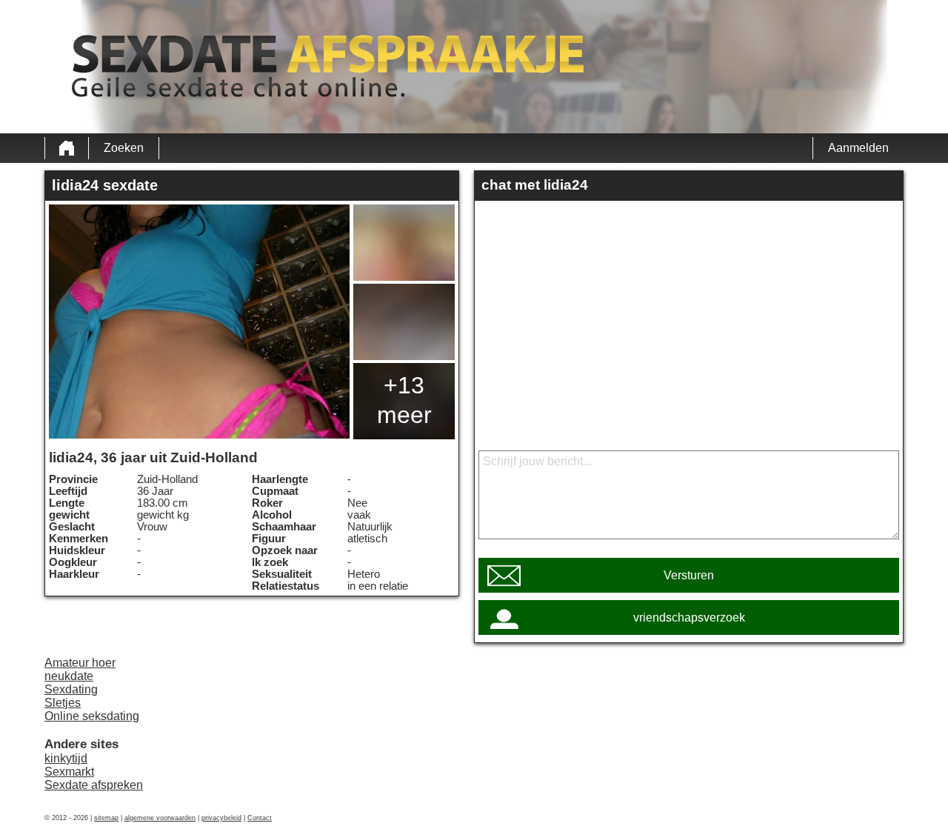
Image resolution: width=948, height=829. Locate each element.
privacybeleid (221, 818)
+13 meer (404, 400)
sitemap (106, 818)
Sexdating (71, 689)
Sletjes (62, 702)
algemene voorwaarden (160, 818)
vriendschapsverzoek (689, 617)
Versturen (689, 575)
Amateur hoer (80, 662)
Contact (259, 818)
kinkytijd (65, 758)
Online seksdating (91, 716)
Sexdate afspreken (93, 785)
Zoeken (124, 148)
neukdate (68, 676)
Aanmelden (858, 148)
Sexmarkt (69, 771)
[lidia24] (199, 321)
